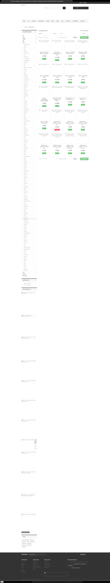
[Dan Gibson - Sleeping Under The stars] (57, 45)
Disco (25, 238)
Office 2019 (24, 543)
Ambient (25, 92)
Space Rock (26, 56)
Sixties (25, 72)
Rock (25, 113)
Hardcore (25, 165)
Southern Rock (26, 135)
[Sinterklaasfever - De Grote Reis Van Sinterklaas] (70, 91)
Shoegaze (25, 256)
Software (75, 21)
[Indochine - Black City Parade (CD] (28, 293)
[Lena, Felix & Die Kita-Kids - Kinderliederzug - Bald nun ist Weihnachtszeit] (83, 91)
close (2, 581)
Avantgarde (26, 78)
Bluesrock (25, 51)
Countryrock (26, 192)
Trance (25, 176)
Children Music (26, 218)
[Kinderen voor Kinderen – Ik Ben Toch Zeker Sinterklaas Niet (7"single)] (70, 138)
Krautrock (25, 124)
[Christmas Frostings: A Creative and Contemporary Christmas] (83, 45)
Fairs (57, 21)
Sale (23, 40)
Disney (25, 225)
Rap (24, 179)
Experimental (26, 90)
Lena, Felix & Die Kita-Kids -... (83, 99)
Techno (25, 229)
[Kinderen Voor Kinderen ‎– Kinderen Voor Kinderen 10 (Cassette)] (83, 115)
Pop (24, 126)
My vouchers (46, 567)
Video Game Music (27, 247)
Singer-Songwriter (27, 156)
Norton (28, 541)
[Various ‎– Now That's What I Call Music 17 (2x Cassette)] (28, 401)
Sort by (40, 33)
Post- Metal (26, 254)
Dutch (25, 154)
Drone (25, 136)
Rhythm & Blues (26, 170)
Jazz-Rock (25, 81)
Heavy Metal (26, 94)
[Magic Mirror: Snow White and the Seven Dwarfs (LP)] (57, 91)
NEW (53, 21)
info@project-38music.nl (76, 567)
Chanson (25, 149)
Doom (25, 263)
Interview (25, 208)
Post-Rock (25, 104)
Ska (24, 193)
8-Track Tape (25, 275)
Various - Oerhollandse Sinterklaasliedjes (44, 99)
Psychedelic (26, 108)
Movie (25, 215)
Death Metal (26, 62)
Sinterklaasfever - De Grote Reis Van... (70, 99)
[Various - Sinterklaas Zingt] (83, 69)
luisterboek (25, 177)
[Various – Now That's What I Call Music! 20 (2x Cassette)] (28, 361)
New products (27, 289)
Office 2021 (32, 541)
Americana (25, 183)
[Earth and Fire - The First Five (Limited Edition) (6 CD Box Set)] (28, 338)
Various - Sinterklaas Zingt (82, 76)
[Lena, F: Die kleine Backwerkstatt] (44, 115)
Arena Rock (26, 76)
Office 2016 (29, 543)
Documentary (26, 206)
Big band (25, 119)
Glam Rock (26, 234)
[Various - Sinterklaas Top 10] (70, 69)
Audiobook (25, 259)
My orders (46, 561)
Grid (86, 34)
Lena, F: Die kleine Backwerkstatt (44, 122)
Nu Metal (25, 163)
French (25, 151)
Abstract (25, 122)
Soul (24, 65)
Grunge (25, 117)
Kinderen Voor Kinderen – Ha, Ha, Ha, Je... (83, 147)
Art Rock (25, 236)
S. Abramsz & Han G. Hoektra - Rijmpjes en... (57, 147)
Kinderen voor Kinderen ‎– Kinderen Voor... (70, 123)
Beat (24, 252)
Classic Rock (26, 53)
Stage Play (26, 199)
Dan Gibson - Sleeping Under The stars (57, 53)
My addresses (46, 564)
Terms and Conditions (37, 567)
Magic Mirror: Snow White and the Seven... (57, 99)
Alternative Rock (26, 110)
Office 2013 (24, 545)
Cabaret (25, 250)
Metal (25, 265)
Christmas (41, 21)
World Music (26, 85)
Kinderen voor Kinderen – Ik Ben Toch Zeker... (70, 147)
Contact (82, 21)
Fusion (25, 88)
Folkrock (25, 188)
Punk (25, 99)
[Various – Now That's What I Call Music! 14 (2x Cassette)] (28, 453)
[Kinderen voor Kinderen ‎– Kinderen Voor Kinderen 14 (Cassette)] (70, 115)
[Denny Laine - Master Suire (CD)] (27, 439)
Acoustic (25, 190)
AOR (24, 115)
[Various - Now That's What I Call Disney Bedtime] (44, 45)
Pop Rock (25, 74)
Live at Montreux (26, 58)
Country (25, 69)
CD (28, 21)
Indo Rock (25, 142)
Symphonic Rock (27, 44)
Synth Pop (25, 161)
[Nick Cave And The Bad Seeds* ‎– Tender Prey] (28, 316)
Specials (34, 561)
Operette (25, 231)
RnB (24, 97)
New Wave (25, 101)
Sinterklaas (26, 224)
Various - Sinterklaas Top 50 (44, 76)
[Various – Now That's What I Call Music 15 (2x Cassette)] (28, 381)
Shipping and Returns (27, 283)
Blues (25, 49)
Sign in (81, 2)
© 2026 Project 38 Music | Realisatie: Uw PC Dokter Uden (31, 579)
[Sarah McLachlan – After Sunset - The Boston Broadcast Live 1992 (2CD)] (28, 495)
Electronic (25, 172)
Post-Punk (25, 103)
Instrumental (26, 270)
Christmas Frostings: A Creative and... (82, 53)
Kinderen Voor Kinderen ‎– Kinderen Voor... (57, 123)
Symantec (24, 541)
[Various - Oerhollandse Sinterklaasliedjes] (44, 91)
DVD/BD (34, 21)
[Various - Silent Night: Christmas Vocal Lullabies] (70, 45)
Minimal (25, 181)
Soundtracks (26, 147)
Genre (24, 42)
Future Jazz (26, 197)
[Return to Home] (23, 27)
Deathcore (25, 174)
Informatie (26, 280)
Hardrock (25, 46)
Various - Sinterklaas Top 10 (70, 76)
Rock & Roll (26, 83)
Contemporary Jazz (27, 120)
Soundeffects (26, 213)
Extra (47, 21)
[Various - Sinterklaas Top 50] (44, 69)
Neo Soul (25, 195)
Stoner (25, 106)
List (87, 34)
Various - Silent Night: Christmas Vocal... (70, 53)
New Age (25, 204)
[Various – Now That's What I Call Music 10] (28, 515)
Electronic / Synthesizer (28, 67)
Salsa (25, 209)
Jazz (24, 47)
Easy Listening (26, 222)
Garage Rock (26, 129)
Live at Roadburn (26, 60)
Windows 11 (24, 546)
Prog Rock (25, 87)
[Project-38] (32, 11)
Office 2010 (29, 545)
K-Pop (25, 266)
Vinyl (24, 21)
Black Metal (26, 140)
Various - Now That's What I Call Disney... (44, 53)
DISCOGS (68, 21)
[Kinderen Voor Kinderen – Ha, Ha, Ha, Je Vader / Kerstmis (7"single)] (83, 138)
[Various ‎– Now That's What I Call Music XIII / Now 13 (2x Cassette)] (28, 472)
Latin (24, 243)
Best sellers (35, 564)
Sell (62, 21)
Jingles (25, 211)
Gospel (25, 145)
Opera (25, 158)
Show (55, 33)
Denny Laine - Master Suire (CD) (35, 441)
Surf (24, 245)
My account (47, 559)
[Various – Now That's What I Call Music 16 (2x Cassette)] (28, 421)
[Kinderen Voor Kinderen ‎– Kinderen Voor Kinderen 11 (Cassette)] (57, 115)
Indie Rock (25, 131)
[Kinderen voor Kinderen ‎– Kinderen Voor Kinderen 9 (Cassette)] (44, 138)
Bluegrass (25, 133)
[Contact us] (78, 2)
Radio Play (25, 240)
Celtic (25, 138)
